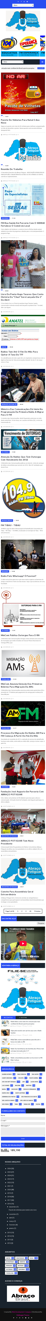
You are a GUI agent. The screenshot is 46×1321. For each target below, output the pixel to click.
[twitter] (14, 1318)
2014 (9, 1236)
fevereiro (12, 1225)
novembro (12, 1214)
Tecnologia (6, 679)
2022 (9, 1182)
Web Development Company (21, 1312)
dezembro (13, 1207)
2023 (9, 1179)
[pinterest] (32, 1318)
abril (10, 1218)
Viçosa (38, 1104)
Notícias (20, 1265)
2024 (9, 1175)
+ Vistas (23, 1017)
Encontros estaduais (9, 836)
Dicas (31, 1258)
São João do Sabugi (26, 1100)
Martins (28, 1085)
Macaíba (17, 1085)
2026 (9, 1168)
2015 (9, 1232)
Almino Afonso (7, 1074)
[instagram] (18, 2)
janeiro (11, 1228)
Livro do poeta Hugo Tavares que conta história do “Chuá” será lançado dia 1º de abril (22, 297)
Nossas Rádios (7, 520)
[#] (23, 977)
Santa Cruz (6, 1093)
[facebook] (21, 2)
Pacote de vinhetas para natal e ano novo (23, 1210)
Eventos (22, 1262)
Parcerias (5, 218)
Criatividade (20, 1258)
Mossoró (15, 1089)
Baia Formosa (21, 1074)
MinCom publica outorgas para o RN (20, 635)
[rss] (23, 1318)
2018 (9, 1197)
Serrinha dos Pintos (9, 1096)
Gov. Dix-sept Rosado (9, 1081)
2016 (9, 1204)
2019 (9, 1193)
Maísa (4, 1089)
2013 (9, 1239)
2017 (9, 1200)
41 (30, 911)
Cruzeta (21, 1078)
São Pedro (5, 1104)
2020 (9, 1189)
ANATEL (4, 347)
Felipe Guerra (33, 1078)
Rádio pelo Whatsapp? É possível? (18, 576)
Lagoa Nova (34, 1081)
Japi (23, 1081)
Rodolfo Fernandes (29, 1089)
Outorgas (5, 452)
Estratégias (10, 1262)
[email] (27, 2)
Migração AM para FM (9, 404)
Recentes (8, 1017)
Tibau (16, 1104)
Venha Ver (27, 1104)
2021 (9, 1186)
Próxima (37, 911)
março (11, 1221)
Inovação (19, 68)
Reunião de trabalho (12, 169)
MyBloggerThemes (23, 1315)
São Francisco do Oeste (29, 1096)
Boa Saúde (35, 1074)
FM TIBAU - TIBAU (11, 525)
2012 (9, 1243)
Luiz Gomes (5, 1085)
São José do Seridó (8, 1100)
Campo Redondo (7, 1078)
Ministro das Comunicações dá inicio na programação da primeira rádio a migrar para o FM (22, 412)
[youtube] (24, 2)
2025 (9, 1172)
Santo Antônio (20, 1093)
